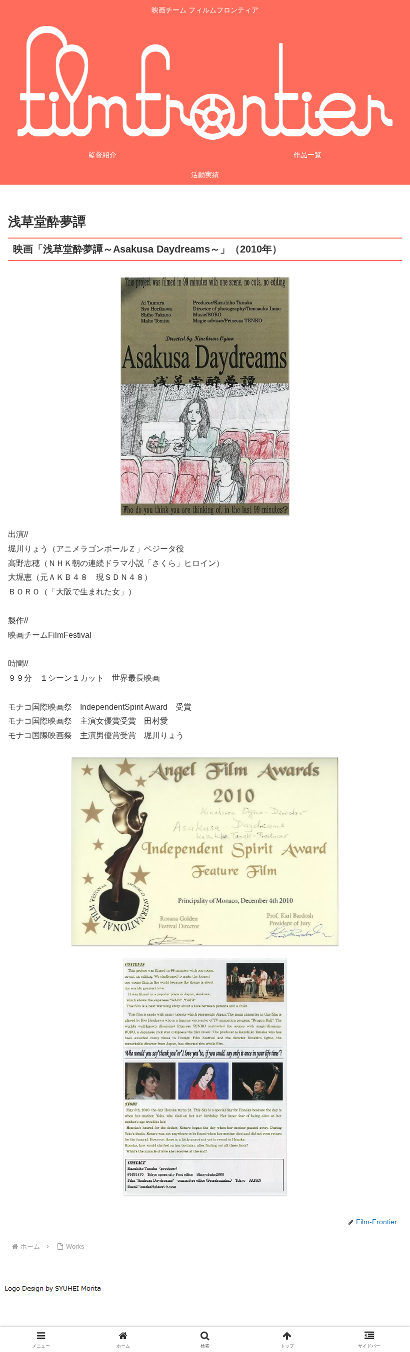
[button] (379, 1187)
